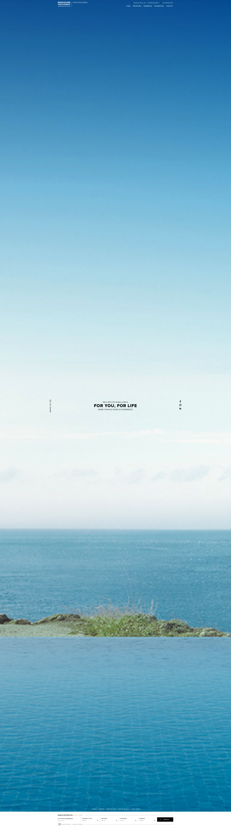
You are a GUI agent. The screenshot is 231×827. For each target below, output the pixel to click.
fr (140, 3)
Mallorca (136, 809)
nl (142, 3)
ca (144, 3)
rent (81, 815)
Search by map (66, 824)
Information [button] (159, 6)
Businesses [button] (148, 6)
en (132, 3)
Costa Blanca (124, 809)
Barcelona (111, 809)
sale (76, 815)
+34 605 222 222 (153, 3)
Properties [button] (137, 6)
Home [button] (128, 6)
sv (138, 3)
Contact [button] (169, 6)
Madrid (102, 809)
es (134, 3)
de (136, 3)
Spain (94, 809)
